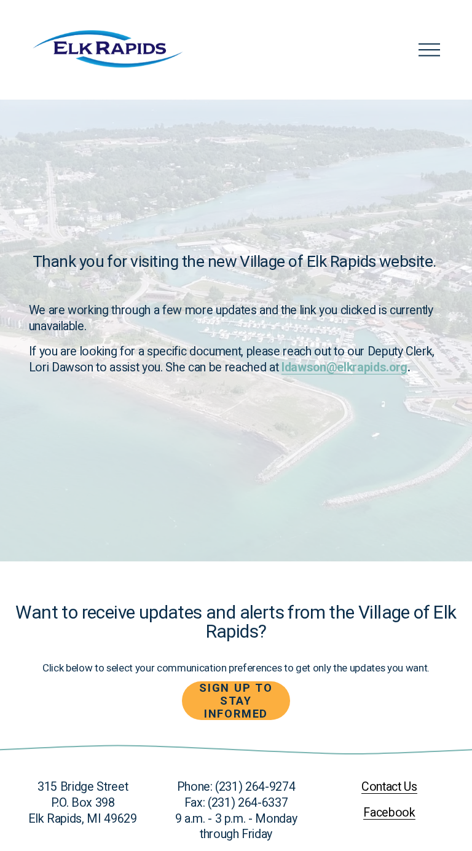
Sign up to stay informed (236, 700)
